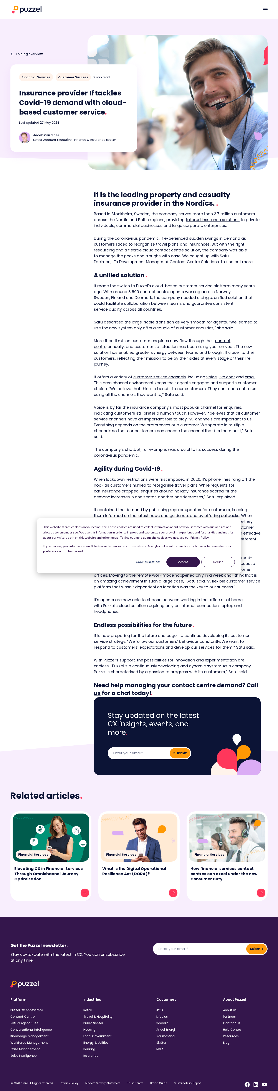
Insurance (90, 1055)
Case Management (25, 1049)
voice (211, 377)
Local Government (97, 1036)
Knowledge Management (29, 1036)
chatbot (133, 449)
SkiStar (161, 1042)
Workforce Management (29, 1042)
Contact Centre (22, 1016)
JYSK (159, 1010)
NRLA (159, 1049)
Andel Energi (165, 1029)
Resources (231, 1036)
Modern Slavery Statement (102, 1083)
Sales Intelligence (23, 1055)
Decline (218, 562)
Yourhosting (165, 1036)
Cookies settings (148, 562)
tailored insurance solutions (213, 219)
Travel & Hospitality (98, 1016)
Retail (87, 1010)
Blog (226, 1042)
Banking (89, 1049)
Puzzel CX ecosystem (26, 1010)
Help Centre (232, 1029)
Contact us (231, 1023)
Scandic (162, 1023)
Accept (183, 562)
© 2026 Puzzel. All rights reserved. (32, 1083)
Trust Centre (135, 1083)
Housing (89, 1029)
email (250, 377)
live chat (227, 377)
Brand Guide (158, 1083)
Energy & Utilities (95, 1042)
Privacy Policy (69, 1083)
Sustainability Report (187, 1083)
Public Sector (93, 1023)
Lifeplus (162, 1016)
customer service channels (159, 377)
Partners (229, 1016)
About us (230, 1010)
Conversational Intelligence (31, 1029)
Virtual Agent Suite (24, 1023)
